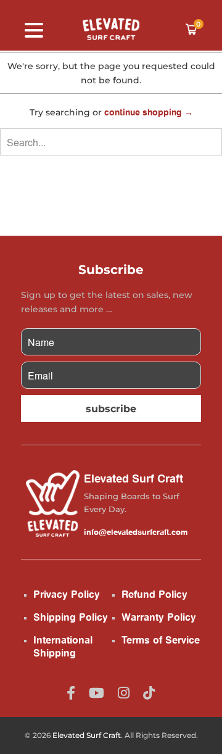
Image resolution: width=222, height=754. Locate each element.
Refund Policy (154, 594)
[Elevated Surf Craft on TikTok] (149, 692)
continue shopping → (148, 112)
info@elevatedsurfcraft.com (135, 532)
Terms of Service (160, 640)
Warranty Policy (158, 617)
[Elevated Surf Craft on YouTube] (96, 692)
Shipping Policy (70, 617)
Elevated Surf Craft (86, 735)
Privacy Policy (66, 594)
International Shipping (62, 647)
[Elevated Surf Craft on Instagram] (124, 692)
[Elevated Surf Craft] (111, 29)
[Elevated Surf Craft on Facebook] (71, 692)
